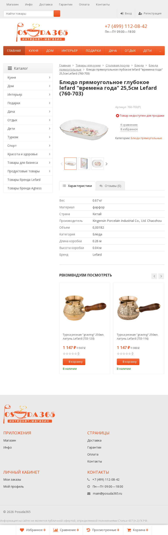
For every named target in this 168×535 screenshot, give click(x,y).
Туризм (12, 137)
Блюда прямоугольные (146, 138)
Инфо (29, 4)
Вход (128, 13)
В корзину (76, 362)
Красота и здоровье (22, 154)
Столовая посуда (118, 65)
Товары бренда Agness (24, 188)
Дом (50, 50)
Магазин (13, 4)
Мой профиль (13, 486)
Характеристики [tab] (80, 186)
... (160, 50)
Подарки (93, 50)
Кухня (33, 50)
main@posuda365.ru (107, 493)
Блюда (139, 65)
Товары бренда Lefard (23, 180)
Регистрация (152, 13)
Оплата (84, 4)
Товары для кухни (88, 65)
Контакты (103, 4)
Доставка (45, 4)
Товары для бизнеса (22, 162)
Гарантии (65, 4)
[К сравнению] (99, 361)
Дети (147, 50)
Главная (14, 50)
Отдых (130, 50)
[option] (70, 163)
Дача (113, 50)
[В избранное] (105, 361)
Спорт (12, 145)
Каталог (21, 68)
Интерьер (69, 50)
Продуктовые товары (23, 171)
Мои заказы (12, 479)
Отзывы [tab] (113, 186)
